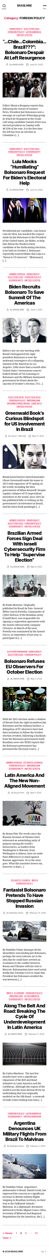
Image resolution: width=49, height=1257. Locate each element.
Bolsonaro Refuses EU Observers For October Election (24, 666)
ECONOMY (19, 993)
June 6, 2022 (36, 309)
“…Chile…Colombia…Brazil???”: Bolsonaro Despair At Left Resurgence (24, 50)
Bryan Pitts (19, 792)
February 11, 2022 (36, 1034)
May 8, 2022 (36, 566)
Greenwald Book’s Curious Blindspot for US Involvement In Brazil (24, 421)
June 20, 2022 (36, 64)
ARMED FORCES (17, 274)
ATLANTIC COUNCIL (33, 762)
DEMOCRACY (16, 29)
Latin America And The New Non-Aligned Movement (24, 780)
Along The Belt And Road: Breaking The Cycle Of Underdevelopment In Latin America (24, 1016)
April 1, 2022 (35, 792)
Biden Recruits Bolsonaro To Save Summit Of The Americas (24, 295)
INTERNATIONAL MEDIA (18, 403)
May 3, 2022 (36, 678)
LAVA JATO (36, 403)
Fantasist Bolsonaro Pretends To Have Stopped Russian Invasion (24, 898)
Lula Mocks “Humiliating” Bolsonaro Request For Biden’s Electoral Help (24, 172)
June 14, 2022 (36, 190)
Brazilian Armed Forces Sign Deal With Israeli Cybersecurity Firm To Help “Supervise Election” (24, 546)
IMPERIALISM (33, 400)
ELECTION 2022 (31, 29)
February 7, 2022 (37, 1146)
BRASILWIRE (24, 5)
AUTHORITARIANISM (17, 651)
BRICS (35, 880)
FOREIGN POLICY (16, 32)
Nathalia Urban (16, 913)
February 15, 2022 (37, 913)
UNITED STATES (24, 35)
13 (36, 1233)
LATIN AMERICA (33, 32)
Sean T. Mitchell (18, 436)
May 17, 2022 (38, 436)
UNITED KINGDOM (32, 1116)
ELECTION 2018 (16, 397)
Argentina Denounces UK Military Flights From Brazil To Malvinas (24, 1131)
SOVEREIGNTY (33, 152)
